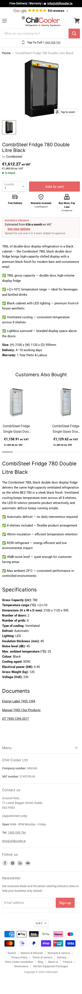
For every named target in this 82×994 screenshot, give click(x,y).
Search (12, 953)
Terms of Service (42, 957)
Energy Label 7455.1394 (18, 701)
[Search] (74, 33)
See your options (19, 229)
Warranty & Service (59, 953)
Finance (67, 961)
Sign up (65, 903)
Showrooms (21, 966)
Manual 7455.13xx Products (21, 710)
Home (6, 53)
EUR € (39, 923)
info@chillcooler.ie (60, 3)
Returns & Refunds (32, 953)
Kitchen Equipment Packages (50, 966)
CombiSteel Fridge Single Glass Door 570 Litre (16, 429)
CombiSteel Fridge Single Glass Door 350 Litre (65, 429)
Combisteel (14, 157)
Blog (40, 961)
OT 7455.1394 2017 (15, 719)
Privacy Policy (19, 957)
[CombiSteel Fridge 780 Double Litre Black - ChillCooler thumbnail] (9, 127)
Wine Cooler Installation (19, 961)
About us (53, 961)
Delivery (61, 957)
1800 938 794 (52, 42)
